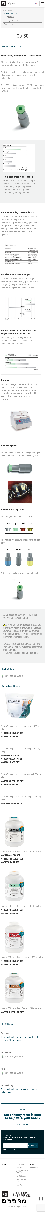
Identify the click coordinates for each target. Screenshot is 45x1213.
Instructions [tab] (9, 17)
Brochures (5, 1033)
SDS (3, 1069)
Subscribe (34, 1167)
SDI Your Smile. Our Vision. (22, 1171)
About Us (19, 1167)
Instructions (6, 1053)
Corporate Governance (21, 1176)
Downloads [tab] (8, 24)
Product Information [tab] (12, 13)
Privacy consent (10, 1150)
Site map (5, 1164)
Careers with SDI (21, 1180)
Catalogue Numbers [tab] (12, 21)
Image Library (7, 1086)
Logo (3, 3)
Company (20, 1164)
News (32, 1164)
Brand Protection (20, 1185)
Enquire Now (22, 1125)
